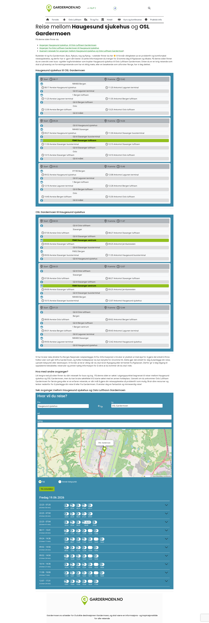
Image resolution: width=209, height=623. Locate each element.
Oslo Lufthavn (75, 19)
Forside (55, 19)
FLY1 (88, 522)
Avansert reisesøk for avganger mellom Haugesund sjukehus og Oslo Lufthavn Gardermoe (81, 51)
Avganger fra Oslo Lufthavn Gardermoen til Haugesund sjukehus (69, 48)
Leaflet (147, 476)
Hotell (109, 19)
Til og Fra (94, 19)
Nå (43, 481)
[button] (149, 8)
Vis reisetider (47, 489)
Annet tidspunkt (69, 481)
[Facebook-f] (115, 8)
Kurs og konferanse (132, 19)
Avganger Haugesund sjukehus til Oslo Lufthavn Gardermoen (67, 45)
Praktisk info (156, 19)
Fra (38, 402)
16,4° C (93, 8)
